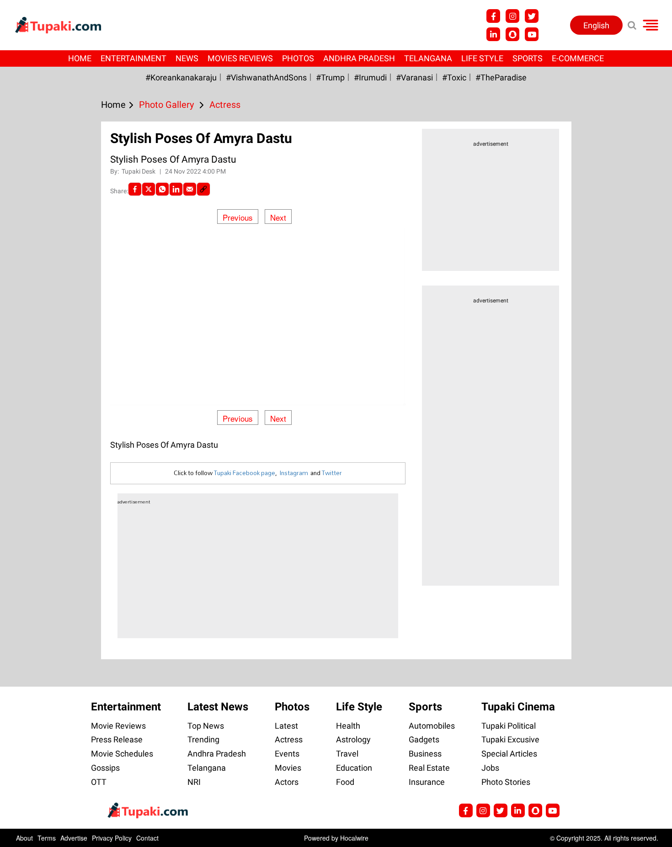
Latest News (217, 706)
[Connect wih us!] (493, 34)
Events (287, 753)
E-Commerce (578, 58)
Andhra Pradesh (359, 58)
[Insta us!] (512, 16)
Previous (238, 217)
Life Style (482, 58)
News (187, 58)
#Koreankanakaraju (181, 77)
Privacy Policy (112, 837)
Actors (287, 782)
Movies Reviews (240, 58)
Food (345, 782)
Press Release (117, 739)
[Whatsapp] (162, 189)
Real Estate (429, 768)
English (596, 25)
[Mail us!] (553, 810)
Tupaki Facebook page (244, 472)
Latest (286, 726)
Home (79, 58)
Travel (347, 753)
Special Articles (509, 753)
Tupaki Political (508, 726)
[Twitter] (148, 189)
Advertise (73, 837)
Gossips (105, 768)
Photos (298, 58)
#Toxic (454, 77)
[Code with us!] (512, 34)
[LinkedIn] (176, 189)
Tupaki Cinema (518, 706)
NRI (194, 782)
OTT (99, 782)
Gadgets (424, 739)
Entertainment (133, 58)
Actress (289, 739)
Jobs (490, 768)
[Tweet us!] (532, 16)
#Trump (330, 77)
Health (348, 726)
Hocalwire (354, 837)
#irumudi (370, 77)
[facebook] (135, 189)
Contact (147, 837)
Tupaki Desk (139, 171)
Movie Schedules (122, 753)
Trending (203, 739)
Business (425, 753)
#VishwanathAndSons (266, 77)
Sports (527, 58)
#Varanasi (414, 77)
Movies (288, 768)
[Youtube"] (532, 34)
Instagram (293, 472)
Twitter (332, 472)
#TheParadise (501, 77)
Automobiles (432, 726)
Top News (205, 726)
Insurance (427, 782)
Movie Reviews (118, 726)
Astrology (353, 739)
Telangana (428, 58)
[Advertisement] (41, 316)
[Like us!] (493, 16)
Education (354, 768)
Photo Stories (505, 782)
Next (278, 217)
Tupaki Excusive (510, 739)
